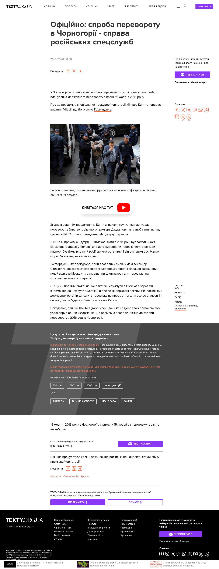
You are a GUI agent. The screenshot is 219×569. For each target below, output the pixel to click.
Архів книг (126, 535)
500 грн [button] (74, 385)
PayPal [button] (128, 401)
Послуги (92, 523)
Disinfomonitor (95, 535)
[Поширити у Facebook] (68, 71)
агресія (56, 476)
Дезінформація (95, 531)
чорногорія (71, 476)
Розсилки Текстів (63, 531)
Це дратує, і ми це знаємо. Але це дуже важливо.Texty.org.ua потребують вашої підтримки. (84, 336)
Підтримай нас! (129, 520)
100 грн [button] (57, 385)
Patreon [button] (58, 401)
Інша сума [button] (110, 385)
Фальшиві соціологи (98, 527)
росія (85, 476)
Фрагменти (60, 527)
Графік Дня (126, 527)
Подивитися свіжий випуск (191, 82)
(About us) (68, 520)
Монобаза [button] (109, 401)
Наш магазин (128, 523)
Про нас (58, 520)
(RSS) (63, 523)
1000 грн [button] (92, 385)
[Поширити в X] (74, 71)
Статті (57, 523)
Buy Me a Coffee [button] (83, 401)
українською (32, 555)
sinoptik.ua (180, 308)
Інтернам (92, 539)
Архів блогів (127, 531)
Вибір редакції (62, 535)
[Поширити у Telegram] (80, 71)
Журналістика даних (98, 520)
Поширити (56, 71)
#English (58, 539)
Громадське (102, 109)
